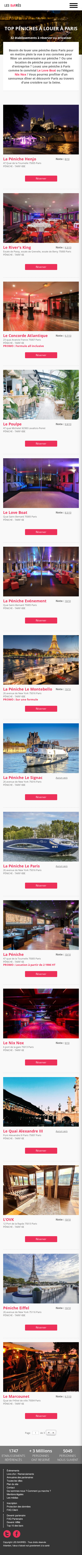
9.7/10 (68, 335)
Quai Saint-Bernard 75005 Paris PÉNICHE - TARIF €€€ (20, 606)
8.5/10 (68, 512)
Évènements (13, 1471)
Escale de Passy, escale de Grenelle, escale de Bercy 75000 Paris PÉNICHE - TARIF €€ (37, 253)
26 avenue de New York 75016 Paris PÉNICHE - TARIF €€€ (22, 696)
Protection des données (18, 1506)
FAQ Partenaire (15, 1519)
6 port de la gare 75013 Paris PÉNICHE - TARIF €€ (18, 1048)
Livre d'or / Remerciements (20, 1474)
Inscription (12, 1503)
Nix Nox (20, 74)
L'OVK (8, 1219)
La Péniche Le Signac (22, 777)
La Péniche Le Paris (21, 866)
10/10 (68, 601)
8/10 (67, 159)
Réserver (41, 178)
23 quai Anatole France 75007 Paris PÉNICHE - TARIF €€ (23, 343)
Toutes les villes (14, 1481)
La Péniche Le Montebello (27, 689)
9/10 (67, 1042)
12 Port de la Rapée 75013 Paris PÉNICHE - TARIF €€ (20, 1225)
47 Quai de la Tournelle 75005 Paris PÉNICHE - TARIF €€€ (22, 164)
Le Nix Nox (13, 1042)
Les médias (12, 1498)
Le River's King (17, 247)
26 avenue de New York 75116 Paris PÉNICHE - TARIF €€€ (22, 1313)
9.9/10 (68, 424)
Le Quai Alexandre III (23, 1131)
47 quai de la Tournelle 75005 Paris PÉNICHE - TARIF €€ (29, 961)
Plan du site (12, 1484)
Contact (11, 1487)
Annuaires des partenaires (20, 1477)
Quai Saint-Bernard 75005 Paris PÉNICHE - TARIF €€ (20, 518)
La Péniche (13, 954)
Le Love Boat (46, 70)
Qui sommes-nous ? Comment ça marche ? (29, 1491)
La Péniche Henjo (19, 159)
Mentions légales (15, 1494)
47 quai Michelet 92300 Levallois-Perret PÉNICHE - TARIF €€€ (24, 430)
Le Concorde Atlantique (25, 335)
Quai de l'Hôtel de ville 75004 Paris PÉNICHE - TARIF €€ (22, 1402)
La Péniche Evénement (24, 601)
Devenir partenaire (16, 1515)
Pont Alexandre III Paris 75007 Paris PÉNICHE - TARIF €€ (22, 1137)
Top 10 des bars (15, 1526)
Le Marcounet (16, 1396)
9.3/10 (68, 247)
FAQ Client (12, 1510)
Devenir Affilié (13, 1522)
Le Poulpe (12, 424)
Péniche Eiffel (16, 1308)
